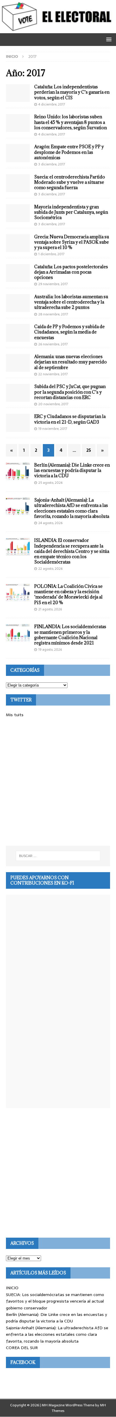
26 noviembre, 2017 (53, 344)
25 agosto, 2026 (50, 482)
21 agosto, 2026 (50, 609)
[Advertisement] (58, 782)
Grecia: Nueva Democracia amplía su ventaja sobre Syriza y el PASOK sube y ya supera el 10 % (71, 242)
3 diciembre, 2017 (51, 164)
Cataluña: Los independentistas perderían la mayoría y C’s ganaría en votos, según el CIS (71, 92)
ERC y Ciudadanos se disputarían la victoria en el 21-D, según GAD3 (70, 419)
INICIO (12, 1287)
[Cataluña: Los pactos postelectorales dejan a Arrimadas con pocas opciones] (18, 273)
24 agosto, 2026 (50, 523)
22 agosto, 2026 (50, 568)
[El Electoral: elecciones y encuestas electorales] (58, 30)
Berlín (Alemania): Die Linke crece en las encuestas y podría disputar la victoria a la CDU (72, 470)
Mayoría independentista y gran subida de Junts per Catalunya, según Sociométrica (71, 212)
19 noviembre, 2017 (52, 428)
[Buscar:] (58, 856)
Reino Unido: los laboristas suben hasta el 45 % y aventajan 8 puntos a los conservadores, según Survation (70, 122)
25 (88, 450)
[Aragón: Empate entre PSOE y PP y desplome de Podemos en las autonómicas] (18, 153)
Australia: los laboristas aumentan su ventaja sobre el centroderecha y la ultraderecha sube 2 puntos (71, 302)
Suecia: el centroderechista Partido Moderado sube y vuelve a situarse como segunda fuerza (69, 182)
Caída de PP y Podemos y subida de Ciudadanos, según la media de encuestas (69, 332)
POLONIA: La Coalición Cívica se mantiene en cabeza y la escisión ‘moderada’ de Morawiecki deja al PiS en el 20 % (68, 594)
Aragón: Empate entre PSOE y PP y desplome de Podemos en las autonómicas (69, 152)
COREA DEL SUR (22, 1347)
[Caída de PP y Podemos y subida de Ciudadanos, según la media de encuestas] (18, 333)
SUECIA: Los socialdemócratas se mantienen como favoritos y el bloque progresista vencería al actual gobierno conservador (55, 1301)
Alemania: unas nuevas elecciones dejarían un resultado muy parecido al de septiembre (70, 362)
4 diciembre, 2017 (51, 104)
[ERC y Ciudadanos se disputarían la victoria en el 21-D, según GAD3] (18, 423)
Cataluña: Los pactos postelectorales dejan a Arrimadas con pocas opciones (71, 272)
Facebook (22, 1362)
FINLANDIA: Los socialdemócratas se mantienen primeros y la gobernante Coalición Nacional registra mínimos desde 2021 (70, 635)
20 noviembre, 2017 (53, 404)
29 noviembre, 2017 (53, 284)
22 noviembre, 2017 (53, 374)
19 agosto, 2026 (50, 649)
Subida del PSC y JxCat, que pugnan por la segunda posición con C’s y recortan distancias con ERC (70, 392)
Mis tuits (14, 714)
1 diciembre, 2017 (51, 254)
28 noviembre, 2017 (53, 314)
